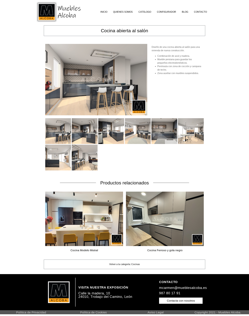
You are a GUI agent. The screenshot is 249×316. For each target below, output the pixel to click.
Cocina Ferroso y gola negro (165, 250)
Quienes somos (123, 12)
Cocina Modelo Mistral (84, 250)
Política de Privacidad (31, 312)
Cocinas (135, 264)
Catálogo (144, 12)
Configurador (166, 12)
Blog (185, 12)
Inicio (103, 12)
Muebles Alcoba (69, 12)
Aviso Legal (156, 312)
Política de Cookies (93, 312)
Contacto (200, 12)
